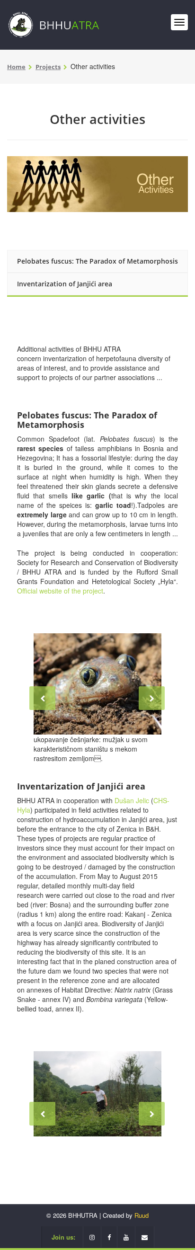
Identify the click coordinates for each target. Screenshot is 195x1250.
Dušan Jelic (132, 800)
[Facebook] (109, 1237)
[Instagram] (92, 1237)
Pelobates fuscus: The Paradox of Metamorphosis (97, 261)
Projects (48, 66)
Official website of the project (60, 590)
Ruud (141, 1215)
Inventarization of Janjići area (64, 283)
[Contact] (144, 1237)
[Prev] (42, 698)
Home (16, 66)
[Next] (152, 698)
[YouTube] (126, 1237)
